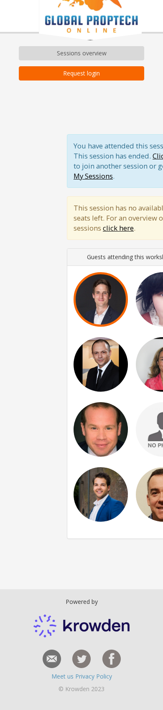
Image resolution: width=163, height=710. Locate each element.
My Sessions (93, 176)
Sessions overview (82, 53)
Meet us (63, 676)
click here (118, 228)
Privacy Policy (93, 676)
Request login (81, 73)
